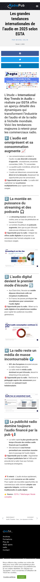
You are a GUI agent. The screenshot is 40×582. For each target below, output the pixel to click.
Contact (6, 550)
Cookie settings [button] (9, 577)
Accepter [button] (21, 577)
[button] (37, 6)
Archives (6, 536)
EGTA (16, 494)
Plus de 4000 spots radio (7, 544)
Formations (7, 539)
